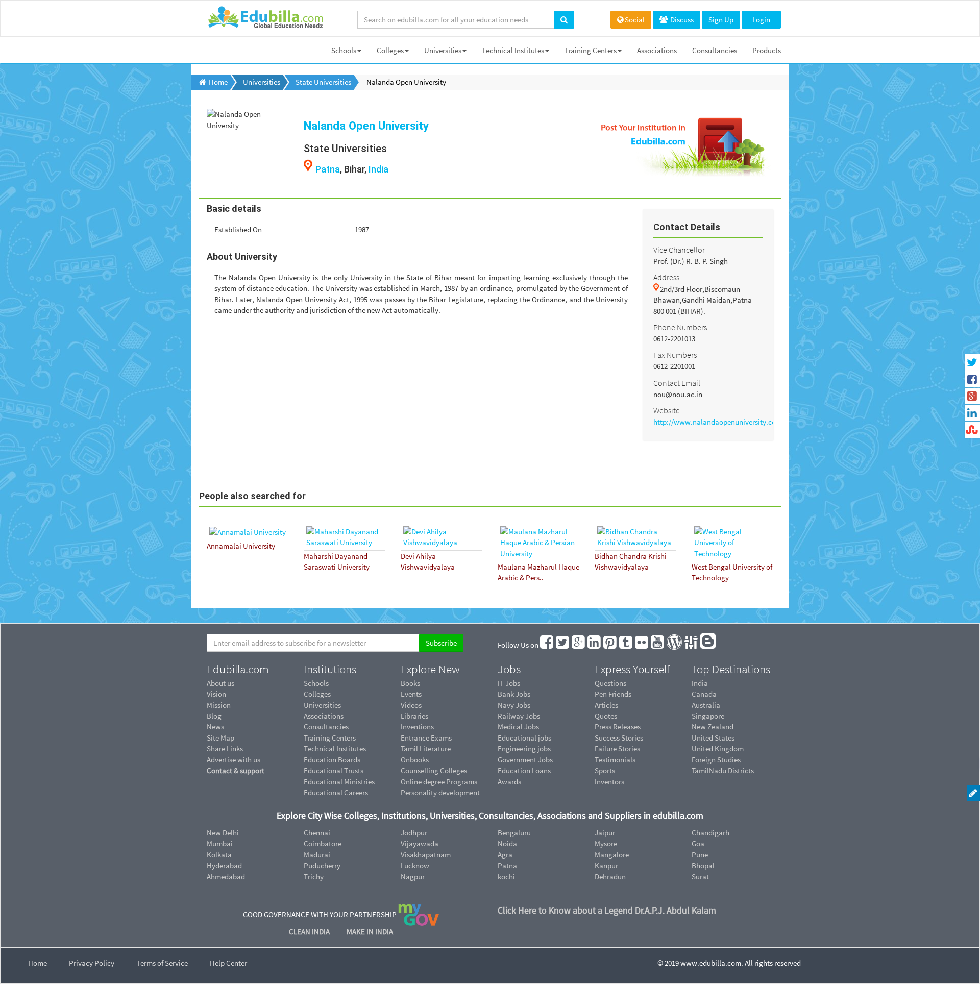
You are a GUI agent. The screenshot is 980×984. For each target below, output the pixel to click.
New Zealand (712, 726)
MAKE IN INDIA (370, 932)
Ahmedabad (226, 876)
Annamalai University (241, 546)
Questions (610, 683)
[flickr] (642, 645)
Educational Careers (336, 792)
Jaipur (605, 833)
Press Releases (618, 726)
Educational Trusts (333, 770)
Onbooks (415, 760)
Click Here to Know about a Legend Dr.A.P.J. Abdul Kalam (607, 910)
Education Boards (332, 760)
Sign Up (720, 19)
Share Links (225, 748)
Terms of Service (162, 963)
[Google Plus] (579, 645)
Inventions (417, 726)
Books (410, 683)
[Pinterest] (610, 645)
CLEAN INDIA (310, 932)
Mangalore (612, 854)
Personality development (440, 792)
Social (635, 19)
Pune (700, 854)
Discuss (681, 19)
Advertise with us (233, 760)
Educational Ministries (339, 781)
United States (713, 738)
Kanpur (606, 865)
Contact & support (235, 770)
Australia (706, 705)
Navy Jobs (514, 705)
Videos (411, 705)
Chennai (317, 833)
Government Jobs (525, 760)
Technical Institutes (513, 50)
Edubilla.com (238, 669)
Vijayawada (419, 843)
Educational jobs (524, 738)
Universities (442, 50)
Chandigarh (710, 833)
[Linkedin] (594, 645)
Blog (214, 716)
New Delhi (223, 833)
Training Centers (591, 50)
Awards (509, 781)
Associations (657, 50)
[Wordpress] (675, 645)
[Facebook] (547, 645)
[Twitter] (563, 645)
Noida (507, 843)
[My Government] (418, 914)
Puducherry (322, 865)
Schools (343, 50)
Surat (700, 876)
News (215, 726)
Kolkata (219, 854)
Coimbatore (322, 843)
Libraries (414, 716)
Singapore (708, 716)
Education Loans (524, 770)
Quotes (606, 716)
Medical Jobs (518, 726)
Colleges (390, 50)
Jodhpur (414, 833)
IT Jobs (509, 683)
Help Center (228, 963)
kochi (506, 876)
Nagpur (413, 876)
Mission (219, 705)
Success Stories (619, 738)
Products (766, 50)
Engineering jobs (524, 748)
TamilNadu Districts (723, 770)
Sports (605, 770)
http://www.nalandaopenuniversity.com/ (719, 422)
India (378, 169)
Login (761, 19)
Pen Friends (613, 694)
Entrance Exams (426, 738)
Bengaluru (514, 833)
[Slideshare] (691, 645)
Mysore (606, 843)
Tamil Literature (426, 748)
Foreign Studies (716, 760)
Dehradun (610, 876)
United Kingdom (718, 748)
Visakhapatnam (426, 854)
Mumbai (220, 843)
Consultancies (714, 50)
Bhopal (703, 865)
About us (220, 683)
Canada (704, 694)
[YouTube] (658, 645)
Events (411, 694)
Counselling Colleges (434, 770)
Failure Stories (617, 748)
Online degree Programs (439, 781)
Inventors (609, 781)
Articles (606, 705)
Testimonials (615, 760)
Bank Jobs (514, 694)
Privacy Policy (91, 963)
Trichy (314, 876)
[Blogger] (708, 645)
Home (37, 963)
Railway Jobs (519, 716)
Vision (216, 694)
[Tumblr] (626, 645)
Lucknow (415, 865)
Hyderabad (224, 865)
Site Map (220, 738)
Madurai (317, 854)
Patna (327, 169)
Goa (698, 843)
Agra (505, 854)
